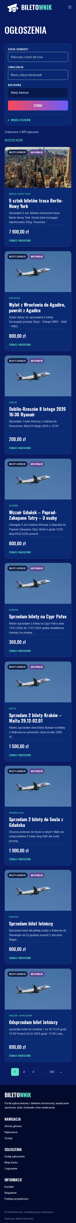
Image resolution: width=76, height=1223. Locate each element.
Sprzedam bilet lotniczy (31, 923)
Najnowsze (11, 1132)
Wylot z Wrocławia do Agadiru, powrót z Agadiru (37, 307)
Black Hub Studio (25, 1218)
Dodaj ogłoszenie (15, 1156)
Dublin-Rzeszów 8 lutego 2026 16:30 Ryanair (37, 411)
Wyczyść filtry (14, 140)
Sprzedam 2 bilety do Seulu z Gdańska (36, 822)
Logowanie (11, 1168)
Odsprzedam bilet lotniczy (33, 1022)
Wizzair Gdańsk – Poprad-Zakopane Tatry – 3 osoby (33, 515)
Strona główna (13, 1126)
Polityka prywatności (16, 1198)
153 (51, 1072)
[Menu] (69, 7)
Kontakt (9, 1186)
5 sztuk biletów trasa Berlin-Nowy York (36, 203)
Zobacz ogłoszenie (20, 240)
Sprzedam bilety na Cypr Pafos (38, 616)
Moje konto (11, 1162)
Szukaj (38, 105)
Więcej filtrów (21, 120)
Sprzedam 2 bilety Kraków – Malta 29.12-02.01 (35, 718)
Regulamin (11, 1192)
